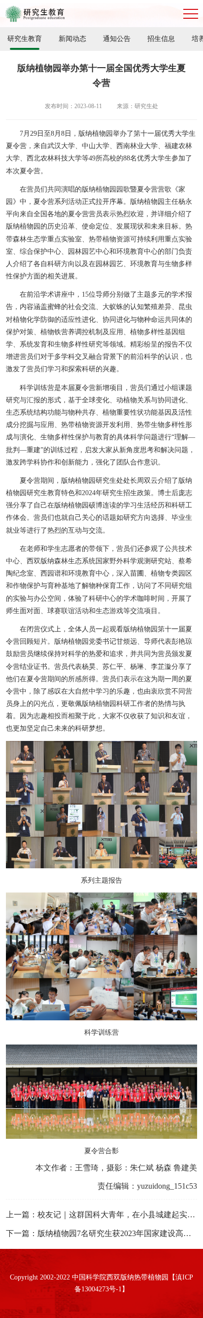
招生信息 (161, 38)
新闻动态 (72, 38)
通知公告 (117, 38)
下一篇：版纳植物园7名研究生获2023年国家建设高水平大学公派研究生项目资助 (101, 1233)
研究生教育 (24, 38)
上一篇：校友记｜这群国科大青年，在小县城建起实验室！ (101, 1214)
